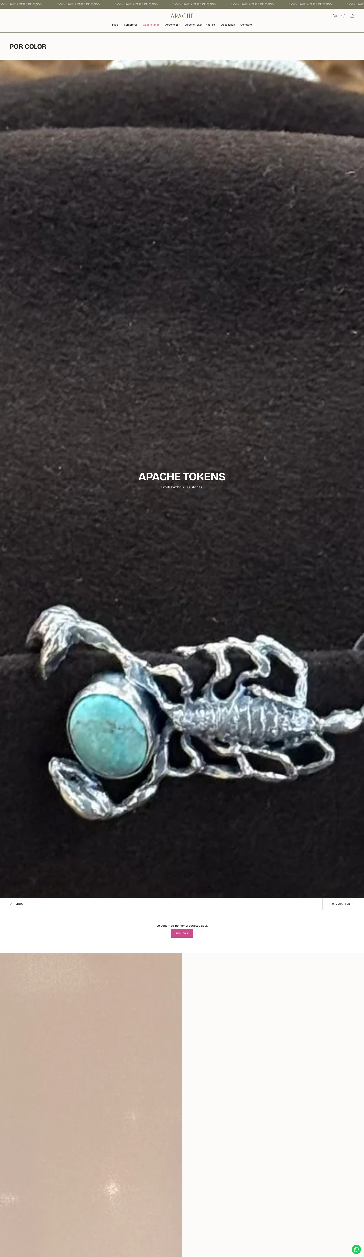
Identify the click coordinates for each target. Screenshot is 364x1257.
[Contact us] (356, 1249)
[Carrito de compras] (352, 16)
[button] (130, 25)
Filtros (18, 903)
